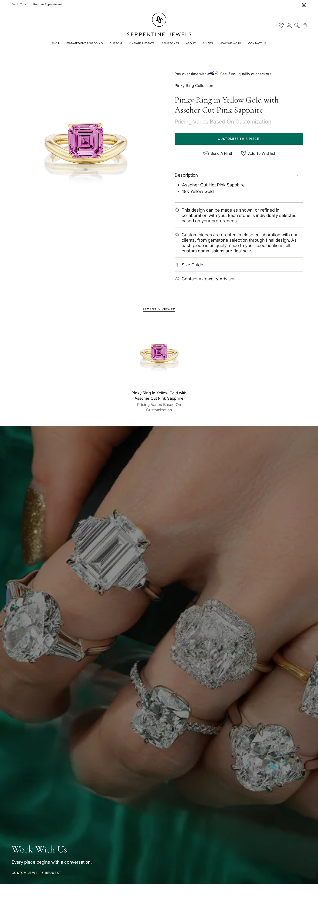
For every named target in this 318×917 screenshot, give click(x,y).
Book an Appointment (47, 4)
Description (186, 175)
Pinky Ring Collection (194, 85)
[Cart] (305, 26)
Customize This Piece (238, 139)
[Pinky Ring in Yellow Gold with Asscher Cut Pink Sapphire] (159, 354)
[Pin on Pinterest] (85, 145)
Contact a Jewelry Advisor (208, 279)
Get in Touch (20, 4)
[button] (55, 43)
